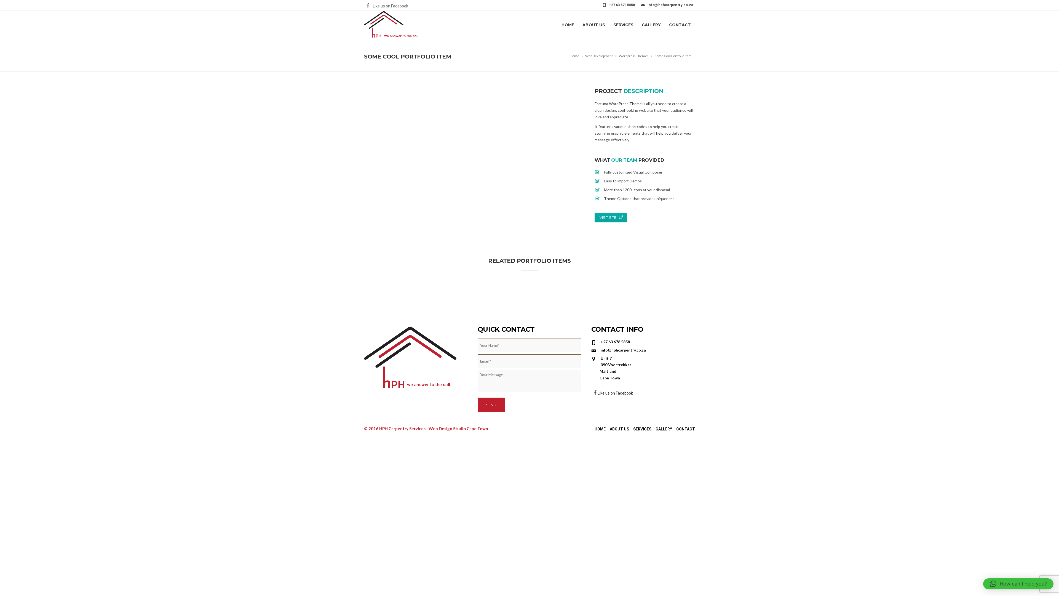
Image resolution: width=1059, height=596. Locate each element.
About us (593, 24)
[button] (1018, 583)
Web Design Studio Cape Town (458, 428)
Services (623, 24)
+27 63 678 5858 (622, 5)
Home (567, 24)
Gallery (651, 24)
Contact (680, 24)
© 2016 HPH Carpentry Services (395, 428)
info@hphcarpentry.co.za (670, 5)
